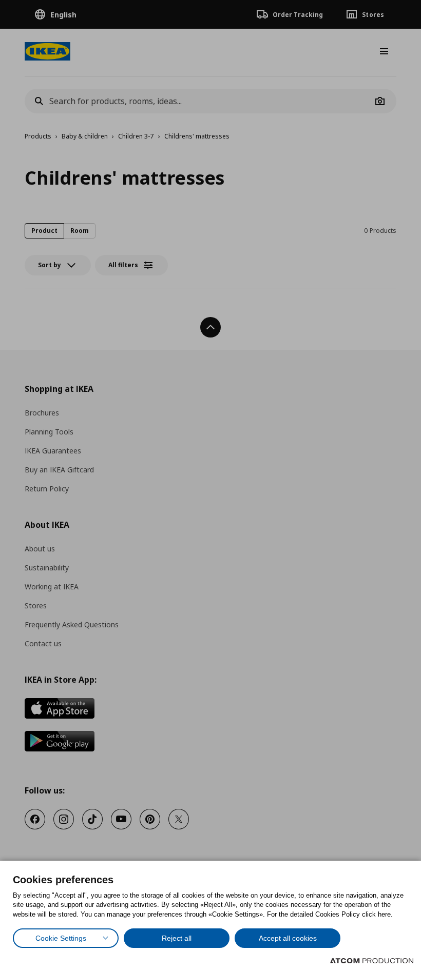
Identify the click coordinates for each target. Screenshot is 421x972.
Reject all (177, 938)
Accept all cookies (288, 938)
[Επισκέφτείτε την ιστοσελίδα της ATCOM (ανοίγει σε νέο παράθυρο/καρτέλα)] (371, 960)
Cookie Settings (60, 938)
